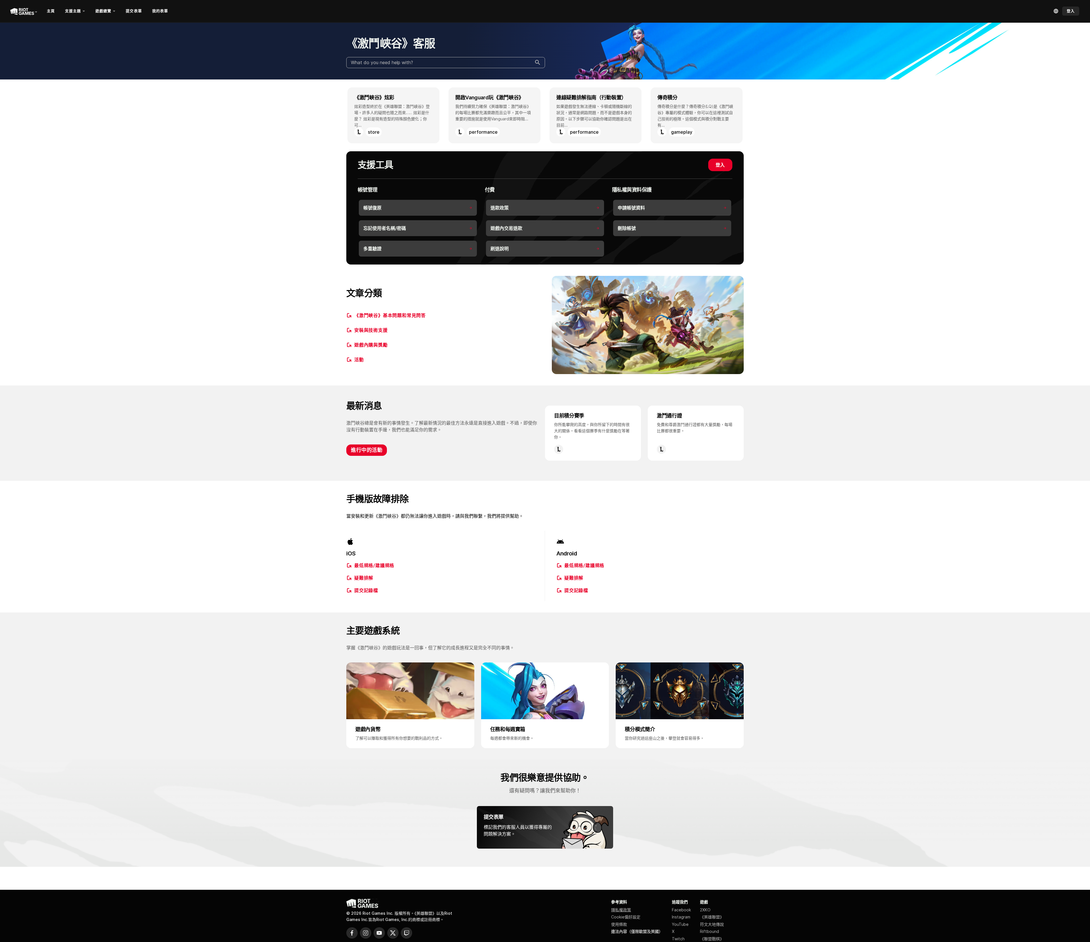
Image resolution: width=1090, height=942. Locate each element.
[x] (393, 933)
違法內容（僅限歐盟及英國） (637, 931)
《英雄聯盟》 (712, 916)
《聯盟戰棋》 (712, 938)
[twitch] (406, 933)
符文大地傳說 (712, 924)
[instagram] (365, 933)
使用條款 (619, 924)
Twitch (678, 938)
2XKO (705, 909)
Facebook (681, 909)
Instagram (681, 916)
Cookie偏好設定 (625, 916)
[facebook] (352, 933)
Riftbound (709, 931)
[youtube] (379, 933)
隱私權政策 (621, 909)
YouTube (680, 924)
